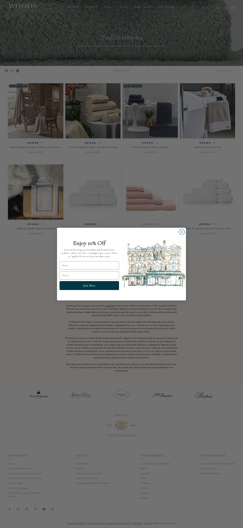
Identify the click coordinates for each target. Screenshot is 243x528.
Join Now (89, 285)
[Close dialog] (182, 232)
